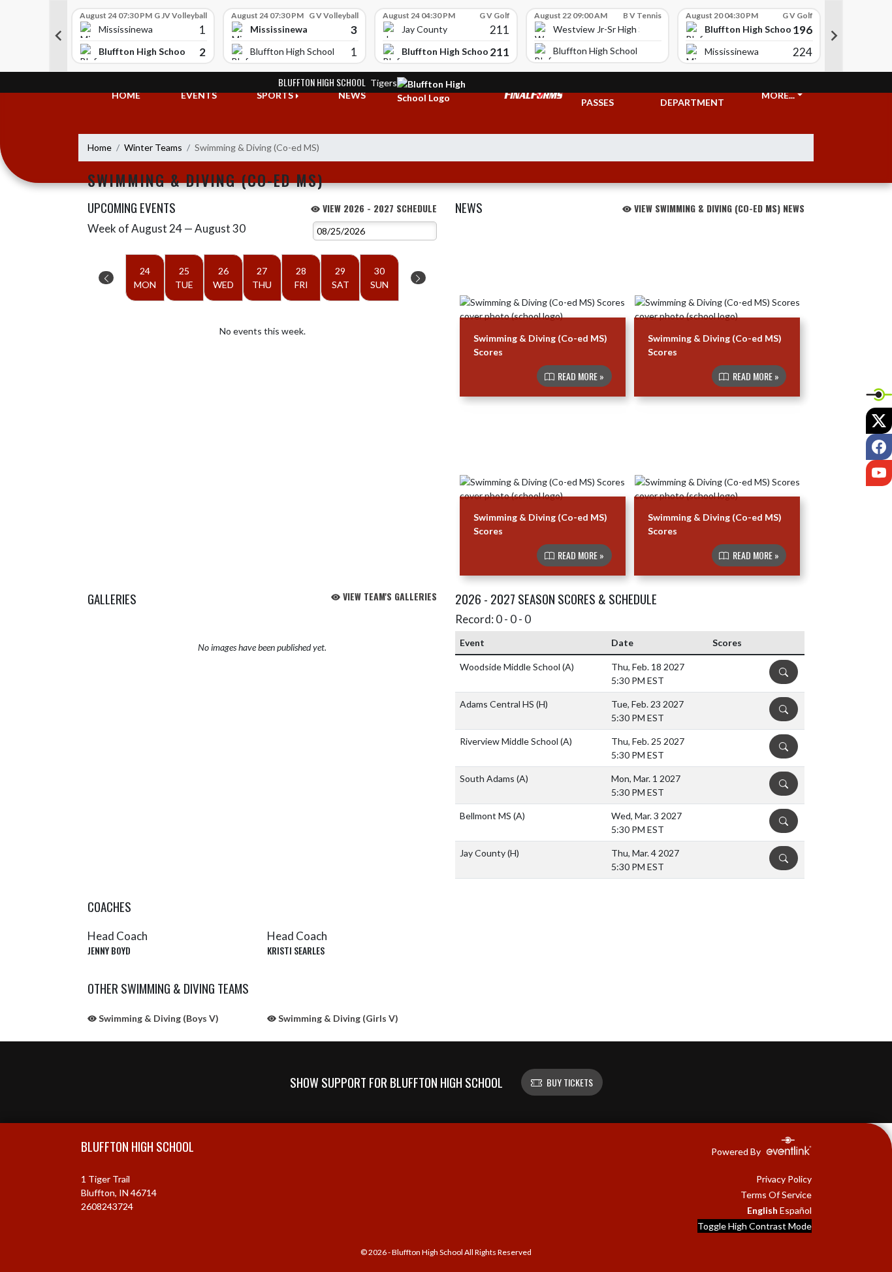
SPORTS (275, 95)
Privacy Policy (784, 1178)
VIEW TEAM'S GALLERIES (388, 596)
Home (100, 147)
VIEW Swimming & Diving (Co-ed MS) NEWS (717, 208)
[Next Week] (418, 277)
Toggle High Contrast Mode (754, 1225)
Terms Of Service (776, 1194)
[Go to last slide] (58, 36)
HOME (126, 95)
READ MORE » (580, 376)
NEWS (352, 95)
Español (796, 1210)
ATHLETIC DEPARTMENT (692, 95)
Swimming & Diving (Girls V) (337, 1018)
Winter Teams (153, 147)
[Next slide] (834, 36)
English (762, 1210)
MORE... (778, 95)
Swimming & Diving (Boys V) (158, 1018)
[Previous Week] (106, 277)
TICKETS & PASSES (605, 95)
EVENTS (199, 95)
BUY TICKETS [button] (570, 1082)
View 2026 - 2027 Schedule (378, 208)
